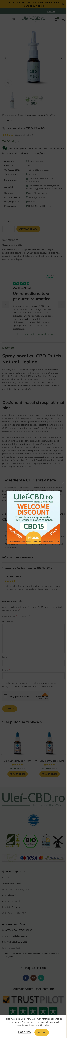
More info (24, 1032)
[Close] (63, 482)
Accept (42, 1032)
